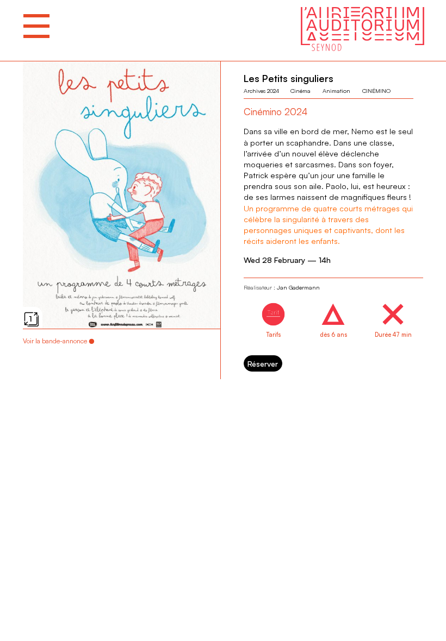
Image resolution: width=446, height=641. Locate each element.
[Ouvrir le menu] (36, 26)
